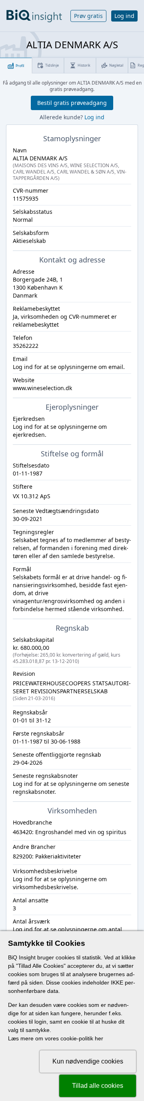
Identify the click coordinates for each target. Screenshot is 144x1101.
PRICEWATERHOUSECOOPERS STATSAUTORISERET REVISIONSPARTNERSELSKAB (72, 690)
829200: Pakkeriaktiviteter (47, 856)
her (99, 1038)
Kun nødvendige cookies (87, 1061)
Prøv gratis (88, 16)
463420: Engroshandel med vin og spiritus (69, 832)
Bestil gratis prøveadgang (72, 103)
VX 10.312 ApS (31, 496)
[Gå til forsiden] (34, 16)
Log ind (124, 16)
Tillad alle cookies (97, 1085)
